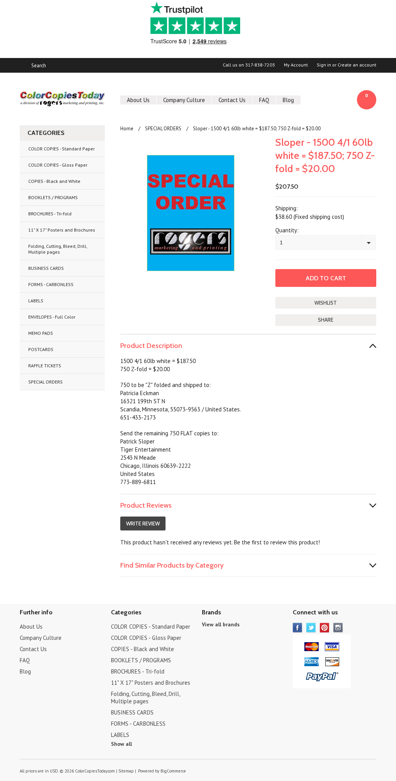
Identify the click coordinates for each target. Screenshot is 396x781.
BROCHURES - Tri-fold (50, 214)
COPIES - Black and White (54, 181)
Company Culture (184, 100)
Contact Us (232, 100)
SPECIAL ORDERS (45, 382)
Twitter (311, 628)
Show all (121, 743)
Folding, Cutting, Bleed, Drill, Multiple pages (57, 249)
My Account (296, 65)
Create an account (357, 65)
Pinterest (324, 628)
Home (126, 128)
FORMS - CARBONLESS (50, 284)
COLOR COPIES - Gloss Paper (57, 165)
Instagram (338, 628)
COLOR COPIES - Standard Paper (61, 149)
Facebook (297, 628)
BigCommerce (173, 771)
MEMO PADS (40, 333)
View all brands (221, 624)
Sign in (324, 65)
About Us (138, 100)
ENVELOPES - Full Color (51, 317)
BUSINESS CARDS (46, 268)
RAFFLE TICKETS (44, 365)
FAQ (264, 100)
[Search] (23, 65)
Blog (288, 100)
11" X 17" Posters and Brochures (61, 230)
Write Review (143, 523)
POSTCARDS (40, 349)
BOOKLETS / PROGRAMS (53, 197)
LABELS (35, 301)
